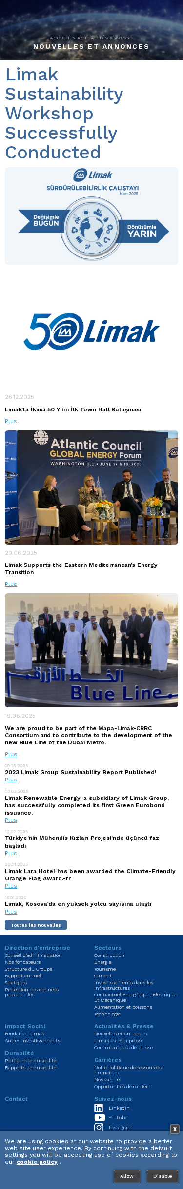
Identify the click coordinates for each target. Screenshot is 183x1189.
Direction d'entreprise (37, 947)
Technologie (107, 1013)
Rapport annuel (23, 975)
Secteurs (108, 947)
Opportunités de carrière (122, 1086)
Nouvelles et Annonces (91, 46)
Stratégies (16, 982)
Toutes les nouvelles (36, 925)
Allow (127, 1176)
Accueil (60, 37)
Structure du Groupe (28, 969)
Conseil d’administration (33, 955)
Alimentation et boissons (123, 1007)
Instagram (121, 1127)
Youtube (118, 1117)
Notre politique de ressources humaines (128, 1070)
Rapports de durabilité (30, 1067)
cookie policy (37, 1161)
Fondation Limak (24, 1033)
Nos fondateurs (23, 962)
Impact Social (25, 1026)
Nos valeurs (107, 1079)
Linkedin (119, 1108)
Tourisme (105, 969)
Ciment (103, 975)
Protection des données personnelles (32, 992)
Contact (16, 1098)
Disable (162, 1176)
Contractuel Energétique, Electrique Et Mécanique (135, 997)
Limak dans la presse (118, 1040)
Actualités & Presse (104, 37)
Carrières (108, 1059)
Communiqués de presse (123, 1047)
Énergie (102, 962)
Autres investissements (32, 1040)
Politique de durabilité (30, 1060)
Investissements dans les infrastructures (123, 985)
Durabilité (19, 1053)
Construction (109, 955)
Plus (11, 421)
